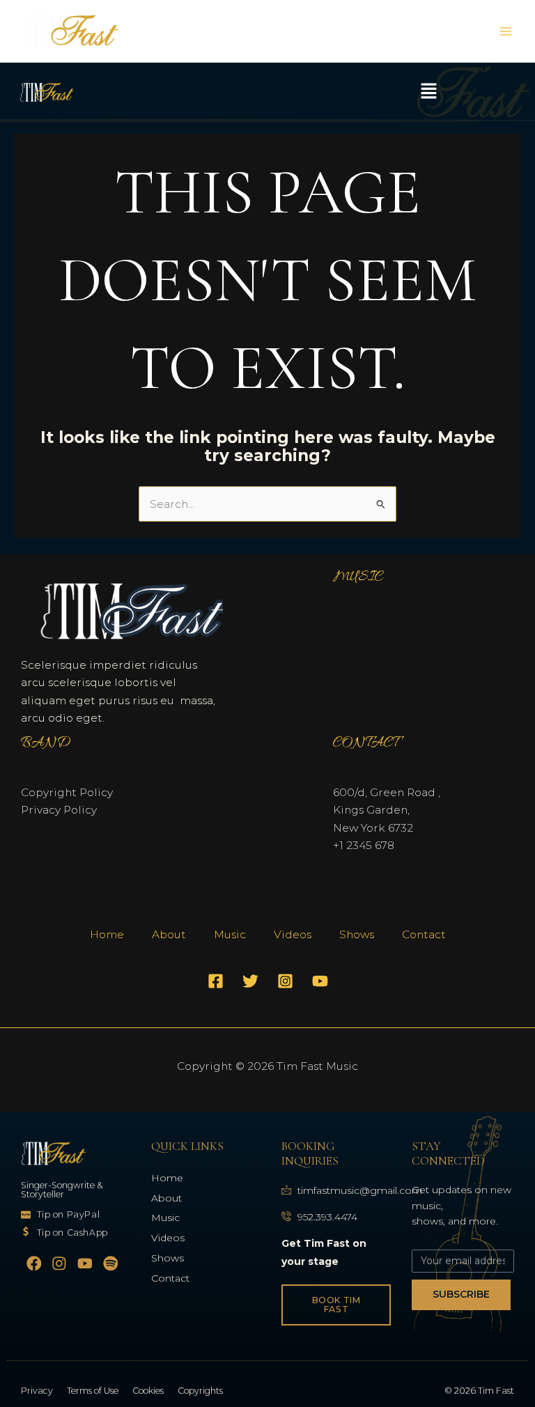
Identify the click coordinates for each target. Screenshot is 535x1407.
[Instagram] (285, 981)
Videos (292, 934)
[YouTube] (320, 981)
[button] (428, 92)
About (169, 934)
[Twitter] (250, 981)
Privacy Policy (59, 809)
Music (230, 934)
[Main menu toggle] (506, 31)
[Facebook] (216, 981)
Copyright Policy (67, 792)
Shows (356, 934)
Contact (424, 934)
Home (107, 934)
